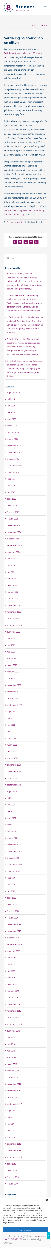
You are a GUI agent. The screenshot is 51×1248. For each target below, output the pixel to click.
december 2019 (14, 924)
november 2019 (14, 931)
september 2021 (14, 784)
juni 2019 (11, 964)
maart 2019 (12, 984)
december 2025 (14, 445)
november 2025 (14, 452)
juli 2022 (11, 718)
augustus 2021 (13, 791)
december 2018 (14, 1004)
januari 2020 (12, 917)
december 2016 (14, 1144)
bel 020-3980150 (13, 1239)
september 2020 (14, 864)
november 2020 (14, 851)
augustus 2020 (13, 871)
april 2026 (11, 419)
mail (39, 1236)
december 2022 (14, 685)
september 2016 (14, 1157)
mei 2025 (11, 492)
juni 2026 (11, 405)
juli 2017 (11, 1117)
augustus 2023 (13, 632)
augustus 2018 (13, 1031)
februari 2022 (13, 751)
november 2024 (14, 532)
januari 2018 (12, 1077)
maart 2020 (12, 904)
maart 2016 (12, 1170)
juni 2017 (11, 1124)
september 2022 (14, 705)
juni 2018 (11, 1044)
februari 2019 (13, 991)
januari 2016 (12, 1183)
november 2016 (14, 1150)
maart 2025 (12, 505)
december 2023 (14, 605)
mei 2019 (11, 971)
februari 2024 (13, 592)
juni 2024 (11, 565)
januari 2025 (12, 518)
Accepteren (25, 1230)
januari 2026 (12, 439)
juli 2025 (11, 479)
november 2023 (14, 612)
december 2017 (14, 1084)
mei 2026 (11, 412)
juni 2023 (11, 645)
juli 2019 (11, 957)
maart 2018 (12, 1064)
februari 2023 (13, 671)
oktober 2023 (13, 618)
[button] (47, 1200)
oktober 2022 (13, 698)
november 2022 (14, 691)
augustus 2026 (13, 392)
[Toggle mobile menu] (45, 5)
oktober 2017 (13, 1097)
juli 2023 (11, 638)
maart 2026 (12, 425)
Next (43, 25)
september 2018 (14, 1024)
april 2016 (11, 1164)
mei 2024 (11, 572)
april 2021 (11, 818)
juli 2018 (11, 1037)
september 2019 (14, 944)
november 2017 (14, 1090)
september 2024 (14, 545)
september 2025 (14, 465)
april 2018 (11, 1057)
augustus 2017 (13, 1110)
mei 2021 (11, 811)
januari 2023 (12, 678)
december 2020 (14, 844)
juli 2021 (11, 798)
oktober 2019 (13, 937)
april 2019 (11, 977)
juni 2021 (11, 804)
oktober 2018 (13, 1017)
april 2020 (11, 898)
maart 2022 (12, 745)
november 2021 (14, 771)
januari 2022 (12, 758)
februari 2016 (13, 1177)
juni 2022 (11, 725)
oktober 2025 (13, 459)
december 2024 (14, 525)
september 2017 (14, 1104)
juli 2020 (11, 878)
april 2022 (11, 738)
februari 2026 (13, 432)
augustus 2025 (13, 472)
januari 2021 (12, 838)
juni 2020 (11, 884)
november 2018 (14, 1011)
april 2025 (11, 499)
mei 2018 (11, 1050)
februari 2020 (13, 911)
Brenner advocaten (15, 222)
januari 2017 (12, 1137)
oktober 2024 (13, 538)
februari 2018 (13, 1070)
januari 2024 (12, 598)
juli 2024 (11, 558)
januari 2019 (12, 997)
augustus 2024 (13, 552)
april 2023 (11, 658)
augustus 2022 (13, 711)
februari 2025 (13, 512)
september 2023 (14, 625)
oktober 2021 (13, 778)
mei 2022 (11, 731)
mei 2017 (11, 1130)
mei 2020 (11, 891)
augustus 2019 (13, 951)
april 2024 (11, 578)
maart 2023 (12, 665)
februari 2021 (13, 831)
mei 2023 (11, 651)
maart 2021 (12, 824)
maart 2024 (12, 585)
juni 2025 (11, 485)
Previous (34, 25)
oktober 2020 (13, 858)
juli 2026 (11, 399)
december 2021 (14, 765)
